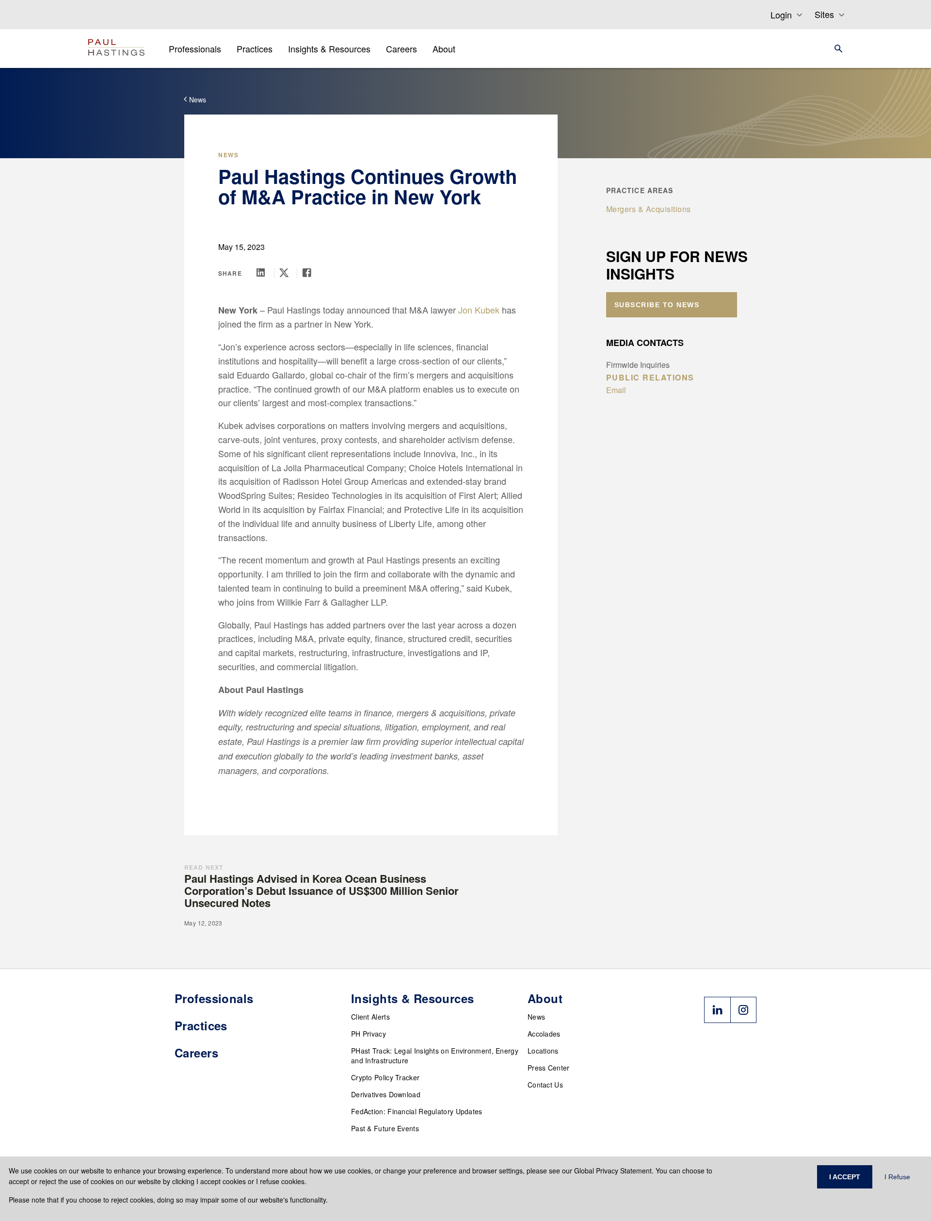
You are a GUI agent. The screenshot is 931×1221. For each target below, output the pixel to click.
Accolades (544, 1034)
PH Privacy (368, 1034)
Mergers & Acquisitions (648, 208)
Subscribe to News (657, 305)
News (536, 1017)
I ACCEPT (844, 1177)
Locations (543, 1051)
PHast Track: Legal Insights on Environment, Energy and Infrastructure (434, 1055)
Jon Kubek (478, 309)
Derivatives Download (385, 1094)
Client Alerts (370, 1017)
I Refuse (897, 1177)
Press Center (549, 1067)
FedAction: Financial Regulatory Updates (416, 1111)
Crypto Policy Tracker (385, 1077)
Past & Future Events (385, 1128)
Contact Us (545, 1084)
